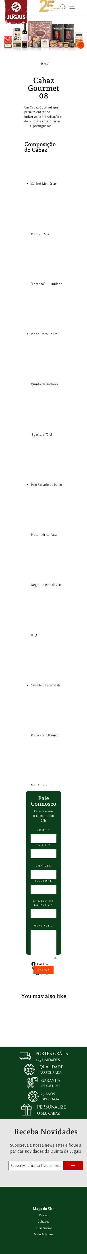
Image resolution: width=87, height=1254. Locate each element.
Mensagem (43, 925)
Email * (43, 845)
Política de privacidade (42, 989)
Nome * (43, 830)
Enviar (43, 969)
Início (42, 63)
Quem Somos (43, 1228)
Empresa (43, 865)
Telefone (43, 880)
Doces (43, 1215)
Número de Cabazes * (43, 903)
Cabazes (43, 1221)
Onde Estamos (44, 1234)
